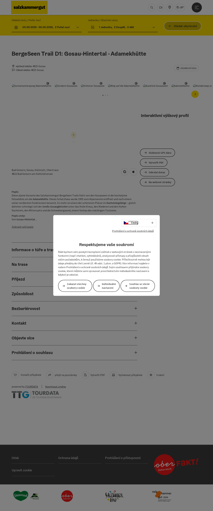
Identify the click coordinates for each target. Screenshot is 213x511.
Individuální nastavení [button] (109, 285)
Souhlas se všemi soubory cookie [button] (139, 285)
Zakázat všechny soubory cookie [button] (77, 285)
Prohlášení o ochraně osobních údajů (133, 231)
